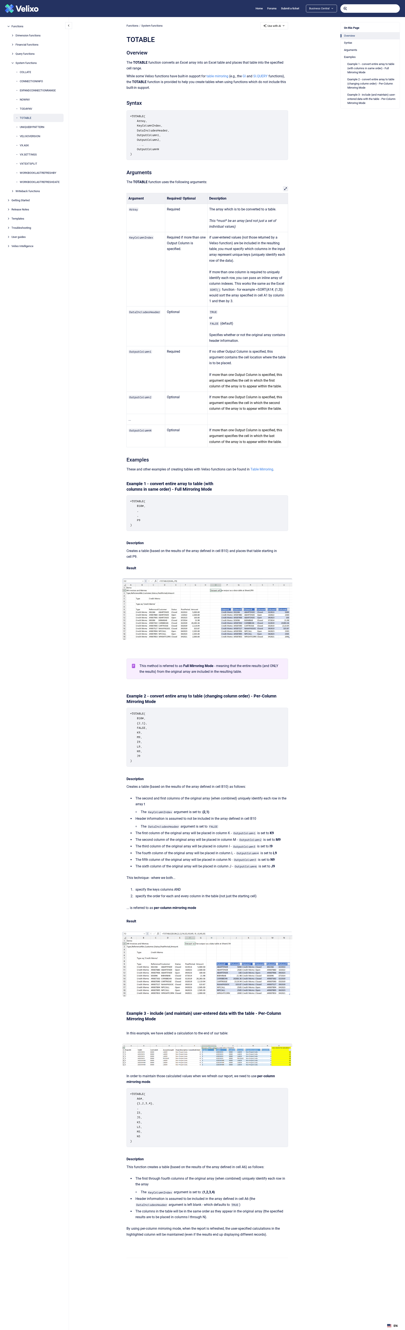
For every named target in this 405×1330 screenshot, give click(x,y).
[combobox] (370, 8)
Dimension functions (28, 35)
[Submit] (345, 8)
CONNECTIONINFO (31, 81)
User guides (18, 237)
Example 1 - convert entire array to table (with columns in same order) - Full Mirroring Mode (370, 68)
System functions (26, 63)
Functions (17, 26)
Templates (17, 218)
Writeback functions (28, 191)
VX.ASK (24, 145)
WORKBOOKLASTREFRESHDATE (40, 182)
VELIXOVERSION (30, 136)
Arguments (350, 50)
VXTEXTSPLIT (28, 163)
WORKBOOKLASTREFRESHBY (38, 172)
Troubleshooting (21, 227)
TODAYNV (26, 108)
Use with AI (274, 25)
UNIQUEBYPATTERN (32, 127)
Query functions (25, 53)
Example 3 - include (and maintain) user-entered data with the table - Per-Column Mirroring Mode (371, 99)
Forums (272, 8)
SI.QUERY (260, 76)
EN (396, 1326)
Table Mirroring (261, 469)
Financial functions (27, 44)
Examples (350, 57)
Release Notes (20, 209)
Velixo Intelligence (22, 246)
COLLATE (25, 72)
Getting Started (20, 200)
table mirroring (217, 76)
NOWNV (25, 99)
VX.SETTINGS (28, 154)
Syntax (348, 42)
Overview (349, 35)
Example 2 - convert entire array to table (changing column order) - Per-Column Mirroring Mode (370, 83)
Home (259, 8)
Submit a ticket (290, 8)
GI (244, 76)
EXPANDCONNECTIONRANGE (38, 90)
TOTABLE (25, 117)
